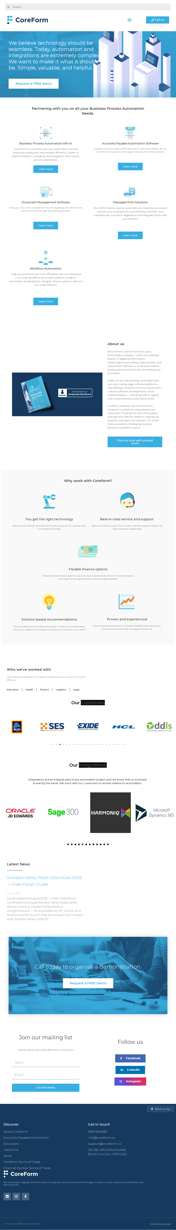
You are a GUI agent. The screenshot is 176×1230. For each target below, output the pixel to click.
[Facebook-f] (25, 1196)
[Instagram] (16, 1196)
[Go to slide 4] (60, 744)
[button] (129, 20)
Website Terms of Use (160, 1223)
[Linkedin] (7, 1196)
